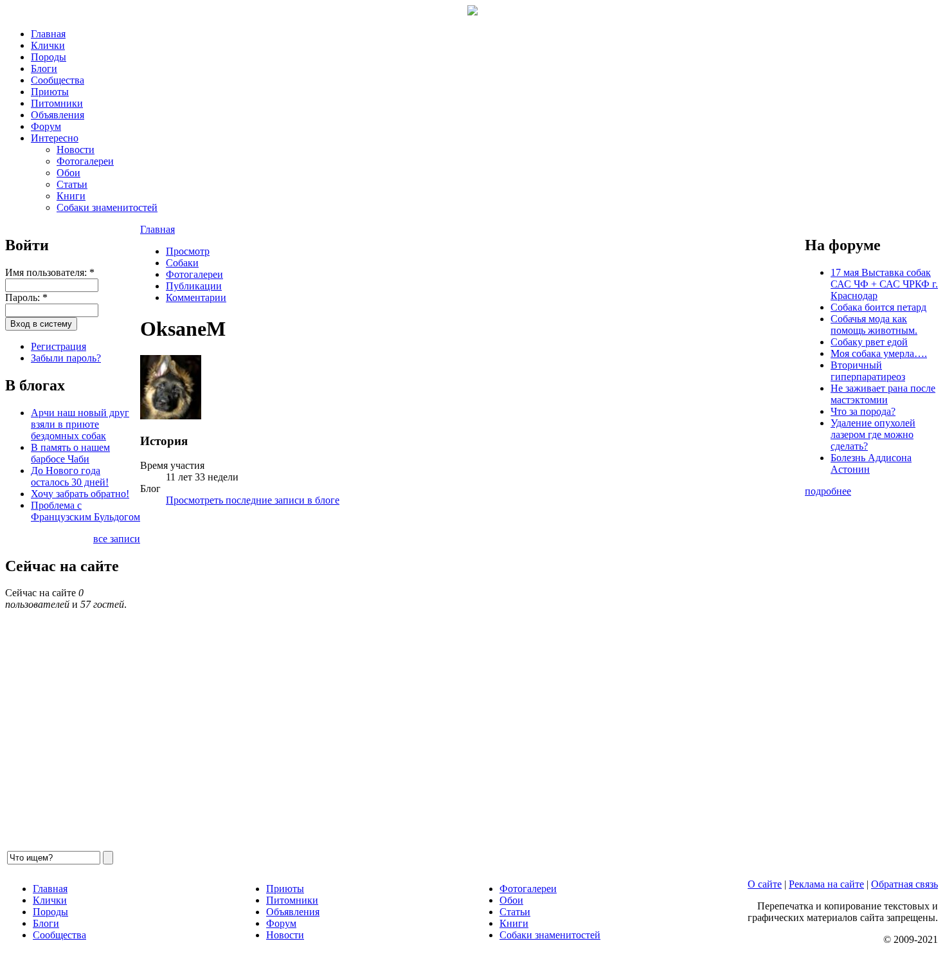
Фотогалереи (85, 161)
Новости (75, 149)
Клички (48, 45)
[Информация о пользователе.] (170, 415)
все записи (116, 538)
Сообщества (57, 80)
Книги (71, 195)
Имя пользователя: (49, 272)
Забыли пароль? (66, 357)
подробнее (828, 491)
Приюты (50, 91)
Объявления (57, 114)
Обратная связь (904, 884)
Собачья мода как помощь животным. (874, 324)
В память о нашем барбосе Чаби (70, 453)
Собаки (182, 262)
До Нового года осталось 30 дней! (70, 476)
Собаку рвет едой (869, 341)
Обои (68, 172)
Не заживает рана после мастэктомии (883, 394)
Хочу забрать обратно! (80, 493)
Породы (48, 56)
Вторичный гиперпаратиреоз (868, 371)
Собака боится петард (878, 307)
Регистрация (58, 346)
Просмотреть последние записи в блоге (252, 500)
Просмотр (188, 251)
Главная (48, 33)
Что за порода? (863, 411)
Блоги (44, 68)
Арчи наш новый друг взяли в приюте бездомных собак (80, 424)
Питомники (57, 103)
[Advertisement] (472, 682)
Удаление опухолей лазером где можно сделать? (873, 434)
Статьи (72, 184)
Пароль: (26, 297)
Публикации (194, 285)
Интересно (54, 137)
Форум (46, 126)
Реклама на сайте (826, 884)
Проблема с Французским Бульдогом (85, 511)
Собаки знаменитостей (107, 207)
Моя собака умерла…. (879, 353)
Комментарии (196, 297)
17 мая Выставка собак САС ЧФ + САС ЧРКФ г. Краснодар (884, 284)
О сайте (765, 884)
